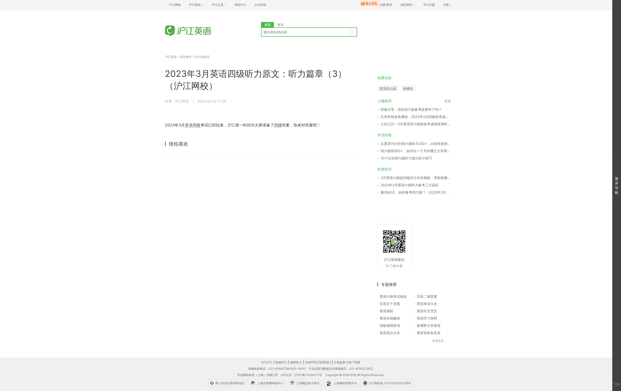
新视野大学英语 (429, 325)
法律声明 (310, 362)
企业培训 (260, 5)
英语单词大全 (427, 304)
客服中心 (281, 362)
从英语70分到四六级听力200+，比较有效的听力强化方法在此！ (416, 143)
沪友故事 (339, 362)
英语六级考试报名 (393, 296)
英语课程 (386, 311)
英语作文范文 (427, 311)
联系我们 (325, 362)
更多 (447, 101)
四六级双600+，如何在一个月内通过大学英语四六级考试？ (416, 151)
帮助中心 (240, 5)
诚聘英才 (296, 362)
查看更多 (438, 341)
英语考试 (186, 57)
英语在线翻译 (390, 318)
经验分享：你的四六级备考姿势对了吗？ (411, 109)
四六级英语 (202, 57)
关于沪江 (267, 362)
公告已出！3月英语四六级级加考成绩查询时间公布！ (416, 124)
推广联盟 (354, 362)
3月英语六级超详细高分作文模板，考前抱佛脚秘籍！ (416, 178)
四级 (278, 125)
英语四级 (192, 125)
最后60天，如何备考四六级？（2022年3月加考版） (416, 192)
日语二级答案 (427, 296)
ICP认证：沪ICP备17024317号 (301, 375)
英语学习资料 (427, 318)
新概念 (408, 88)
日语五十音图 (390, 304)
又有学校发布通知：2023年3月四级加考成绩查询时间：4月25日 (416, 117)
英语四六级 (387, 88)
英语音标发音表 (429, 333)
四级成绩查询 (390, 325)
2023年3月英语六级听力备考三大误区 (410, 185)
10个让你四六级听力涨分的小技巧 (406, 158)
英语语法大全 (390, 333)
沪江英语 (171, 57)
